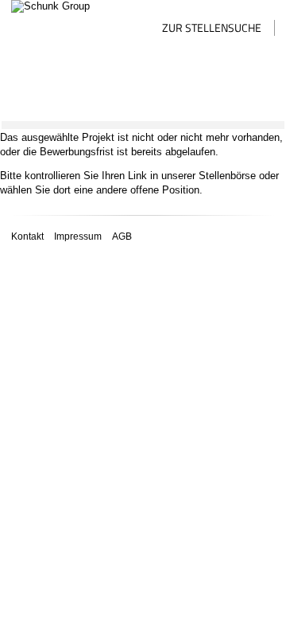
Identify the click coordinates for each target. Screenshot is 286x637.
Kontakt (27, 236)
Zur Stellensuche (211, 27)
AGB (122, 236)
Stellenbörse (227, 176)
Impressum (78, 236)
